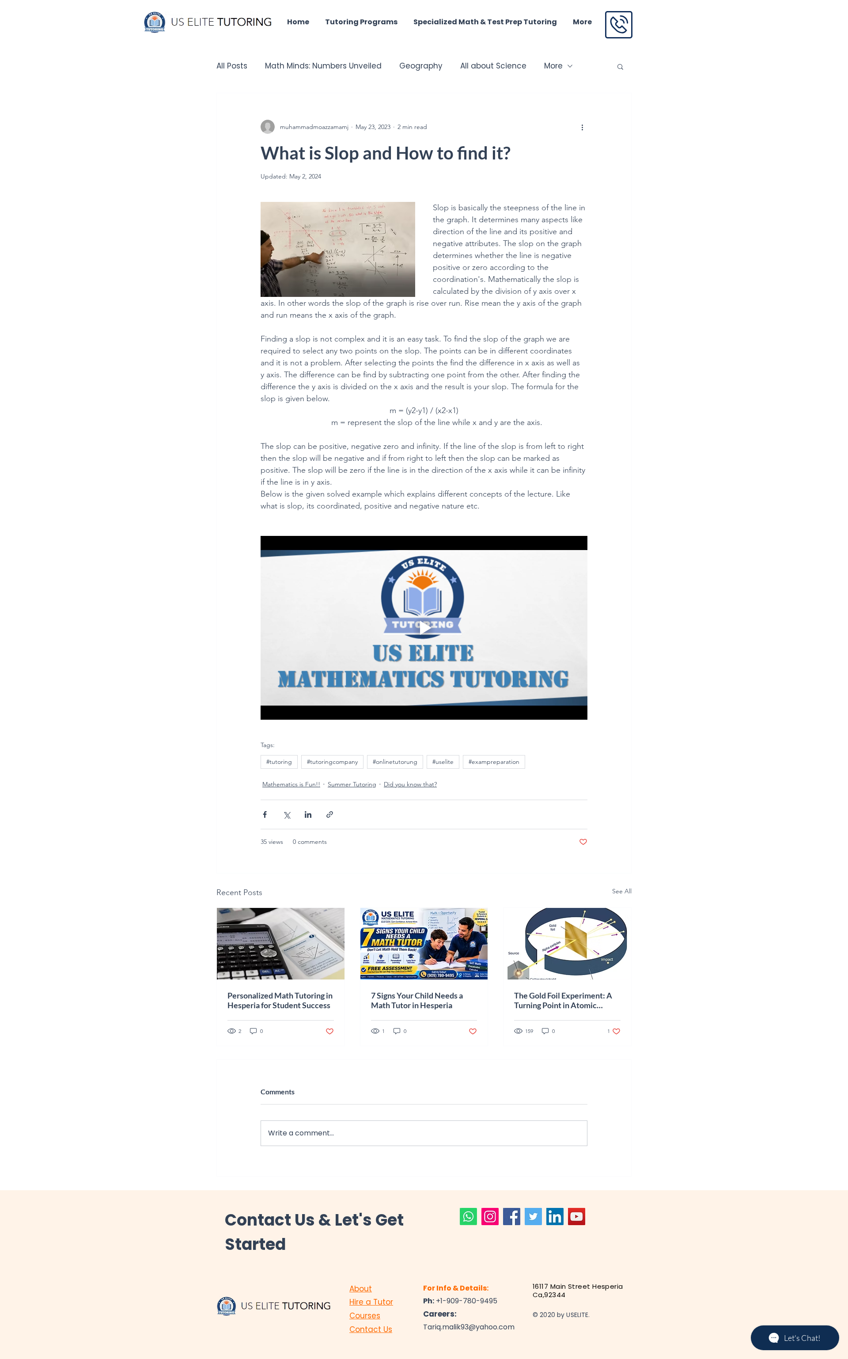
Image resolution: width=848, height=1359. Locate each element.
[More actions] (582, 126)
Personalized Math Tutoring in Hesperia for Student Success (280, 1000)
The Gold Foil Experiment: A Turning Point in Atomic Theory (563, 1000)
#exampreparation (494, 762)
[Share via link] (330, 814)
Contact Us (370, 1329)
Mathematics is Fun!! (291, 784)
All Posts (231, 66)
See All (622, 891)
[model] (567, 943)
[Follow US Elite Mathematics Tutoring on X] (533, 1216)
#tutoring (279, 762)
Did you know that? (410, 784)
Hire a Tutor (371, 1302)
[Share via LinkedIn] (308, 814)
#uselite (443, 762)
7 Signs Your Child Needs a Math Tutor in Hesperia (417, 1000)
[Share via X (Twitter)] (286, 814)
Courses (364, 1315)
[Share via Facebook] (265, 814)
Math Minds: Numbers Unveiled (323, 66)
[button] (620, 66)
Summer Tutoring (352, 784)
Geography (421, 66)
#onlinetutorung (395, 762)
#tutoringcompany (332, 762)
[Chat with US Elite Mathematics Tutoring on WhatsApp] (468, 1216)
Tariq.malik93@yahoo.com (469, 1327)
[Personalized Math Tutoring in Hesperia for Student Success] (280, 943)
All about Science (493, 66)
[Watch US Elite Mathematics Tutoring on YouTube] (576, 1216)
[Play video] (424, 628)
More (553, 66)
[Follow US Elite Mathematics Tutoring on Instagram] (490, 1216)
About (360, 1288)
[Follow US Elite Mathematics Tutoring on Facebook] (511, 1216)
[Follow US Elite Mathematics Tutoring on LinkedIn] (555, 1216)
